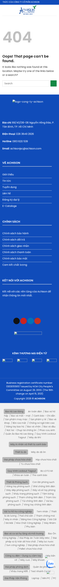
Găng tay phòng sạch (18, 486)
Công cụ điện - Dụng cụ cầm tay (23, 555)
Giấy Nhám (50, 523)
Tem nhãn (42, 511)
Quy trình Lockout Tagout (22, 470)
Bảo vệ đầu (49, 426)
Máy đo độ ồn (38, 452)
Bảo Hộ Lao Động (14, 411)
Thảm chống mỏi (45, 515)
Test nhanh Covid (40, 571)
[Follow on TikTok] (16, 321)
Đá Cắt (53, 519)
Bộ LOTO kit (47, 470)
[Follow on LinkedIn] (30, 321)
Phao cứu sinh (47, 430)
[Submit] (54, 83)
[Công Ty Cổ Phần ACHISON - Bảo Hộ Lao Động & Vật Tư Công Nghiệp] (28, 10)
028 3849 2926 (25, 134)
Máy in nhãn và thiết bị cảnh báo (28, 444)
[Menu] (55, 10)
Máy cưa (25, 560)
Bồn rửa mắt (19, 423)
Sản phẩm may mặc (16, 419)
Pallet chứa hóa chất (30, 548)
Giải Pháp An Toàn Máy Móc (34, 537)
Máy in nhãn (11, 519)
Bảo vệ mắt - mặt (21, 415)
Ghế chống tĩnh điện (44, 486)
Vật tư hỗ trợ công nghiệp (18, 511)
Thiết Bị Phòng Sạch (17, 482)
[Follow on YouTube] (37, 321)
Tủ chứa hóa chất (30, 464)
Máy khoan (39, 560)
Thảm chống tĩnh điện (31, 497)
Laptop (35, 578)
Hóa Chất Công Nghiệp (28, 523)
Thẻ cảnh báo (39, 475)
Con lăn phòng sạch (43, 482)
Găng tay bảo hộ (15, 426)
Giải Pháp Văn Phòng (16, 578)
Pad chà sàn (26, 515)
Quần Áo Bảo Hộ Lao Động (19, 433)
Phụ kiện (30, 526)
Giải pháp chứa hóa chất (17, 459)
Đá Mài (9, 523)
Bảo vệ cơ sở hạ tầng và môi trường (24, 533)
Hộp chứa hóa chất (46, 459)
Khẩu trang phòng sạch (26, 493)
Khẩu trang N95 (19, 571)
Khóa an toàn (21, 475)
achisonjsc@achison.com (25, 148)
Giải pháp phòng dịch (16, 566)
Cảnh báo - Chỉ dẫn (44, 415)
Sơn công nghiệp (15, 545)
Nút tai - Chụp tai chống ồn (22, 430)
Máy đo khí (35, 437)
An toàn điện (35, 411)
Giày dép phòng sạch (17, 490)
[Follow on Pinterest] (23, 321)
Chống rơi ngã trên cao (42, 423)
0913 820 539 (20, 141)
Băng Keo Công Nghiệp (33, 519)
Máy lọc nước (46, 541)
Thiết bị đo (20, 452)
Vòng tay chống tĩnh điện (37, 504)
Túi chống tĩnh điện (32, 501)
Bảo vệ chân (34, 426)
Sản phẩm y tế (38, 419)
